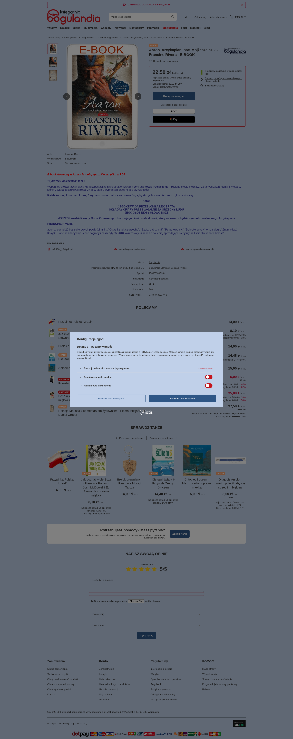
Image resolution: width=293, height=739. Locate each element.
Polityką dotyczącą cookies (154, 352)
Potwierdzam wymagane (111, 398)
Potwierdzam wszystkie (182, 398)
